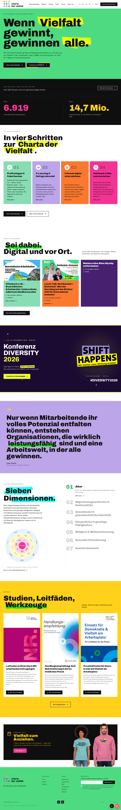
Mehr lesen (10, 199)
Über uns (71, 4)
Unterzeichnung (34, 4)
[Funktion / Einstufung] (28, 533)
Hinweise (64, 789)
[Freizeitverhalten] (29, 553)
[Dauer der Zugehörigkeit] (22, 559)
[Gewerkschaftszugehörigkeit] (11, 554)
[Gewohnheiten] (32, 547)
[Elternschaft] (13, 540)
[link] (25, 540)
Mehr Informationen (36, 214)
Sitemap (64, 792)
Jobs (43, 779)
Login (82, 4)
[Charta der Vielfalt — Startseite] (13, 4)
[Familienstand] (18, 536)
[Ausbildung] (15, 553)
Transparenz (65, 787)
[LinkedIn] (62, 802)
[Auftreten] (12, 547)
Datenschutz (65, 782)
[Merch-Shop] (89, 4)
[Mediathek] (86, 4)
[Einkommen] (30, 540)
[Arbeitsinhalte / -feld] (35, 542)
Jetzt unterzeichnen (13, 65)
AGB (63, 784)
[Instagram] (58, 802)
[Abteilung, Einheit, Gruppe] (33, 554)
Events (51, 4)
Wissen (44, 4)
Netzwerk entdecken (106, 88)
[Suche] (93, 4)
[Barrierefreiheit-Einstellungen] (117, 806)
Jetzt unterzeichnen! (109, 4)
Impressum (65, 779)
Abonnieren (108, 782)
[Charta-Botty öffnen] (112, 806)
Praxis (63, 4)
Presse (44, 782)
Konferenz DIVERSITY (36, 65)
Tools (57, 4)
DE (98, 4)
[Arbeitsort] (8, 542)
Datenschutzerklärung (94, 788)
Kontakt (44, 784)
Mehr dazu (78, 496)
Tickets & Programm (15, 376)
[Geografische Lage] (26, 536)
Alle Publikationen (59, 704)
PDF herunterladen (16, 692)
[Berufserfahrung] (22, 555)
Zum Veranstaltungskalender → (17, 313)
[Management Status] (15, 533)
